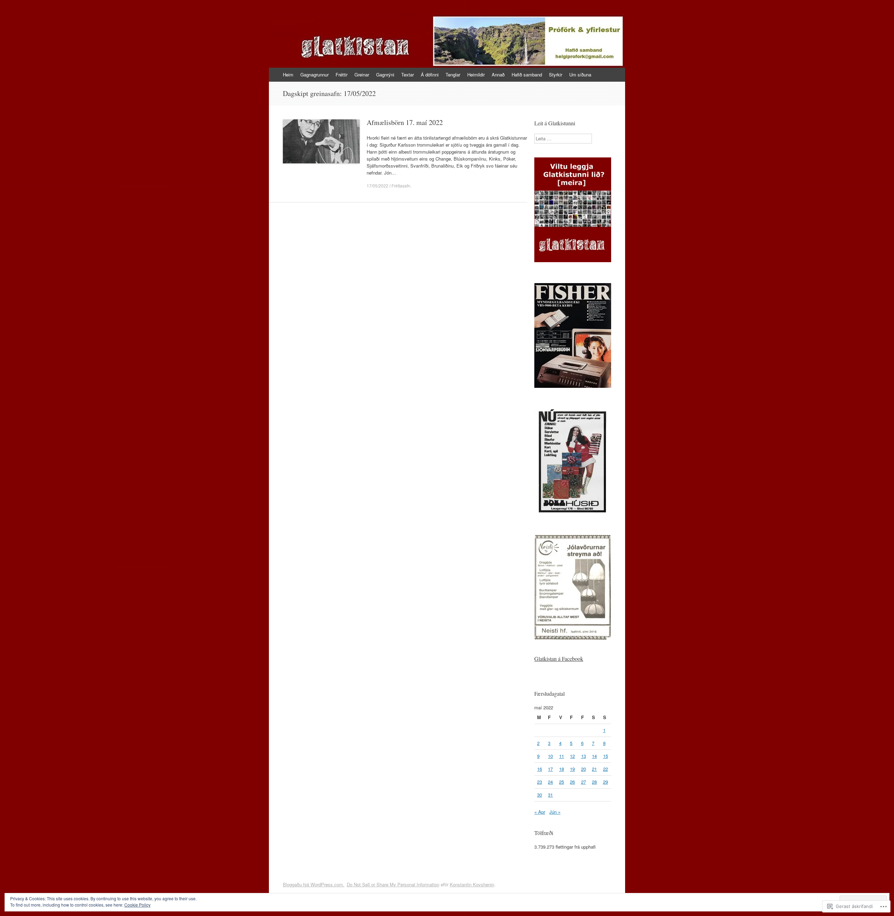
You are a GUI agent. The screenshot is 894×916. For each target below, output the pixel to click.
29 (605, 781)
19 (572, 769)
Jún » (554, 811)
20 (583, 769)
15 (605, 756)
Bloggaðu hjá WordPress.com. (313, 884)
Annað (498, 74)
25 (561, 781)
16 (539, 769)
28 (594, 781)
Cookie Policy (137, 905)
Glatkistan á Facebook (558, 658)
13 (583, 756)
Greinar (361, 74)
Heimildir (476, 74)
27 (583, 781)
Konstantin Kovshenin (472, 884)
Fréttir (341, 74)
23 (539, 781)
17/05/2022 (377, 186)
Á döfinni (430, 74)
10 (550, 756)
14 (594, 756)
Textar (407, 74)
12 (572, 756)
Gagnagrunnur (314, 74)
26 (572, 781)
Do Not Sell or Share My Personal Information (393, 884)
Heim (288, 74)
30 (539, 794)
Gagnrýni (385, 74)
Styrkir (555, 74)
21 (594, 769)
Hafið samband (527, 74)
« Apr (539, 811)
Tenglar (453, 74)
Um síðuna (580, 74)
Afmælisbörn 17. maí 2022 (405, 122)
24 (550, 781)
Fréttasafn (400, 186)
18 (561, 769)
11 (561, 756)
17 (550, 769)
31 (550, 794)
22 (605, 769)
